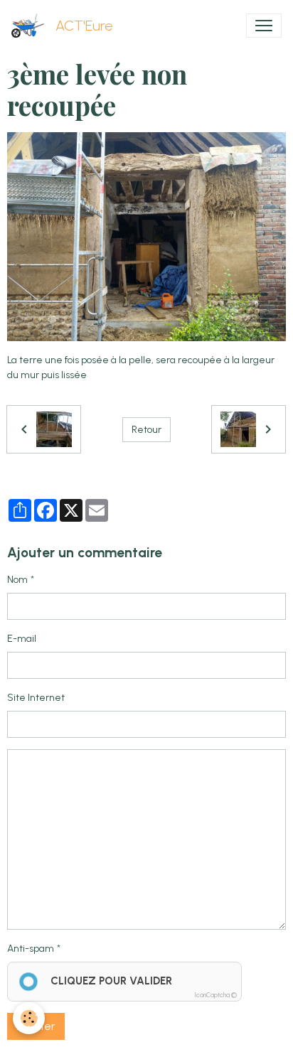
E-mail (21, 639)
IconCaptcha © (215, 995)
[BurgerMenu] (264, 26)
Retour (146, 430)
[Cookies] (29, 1018)
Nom (17, 580)
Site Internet (36, 698)
